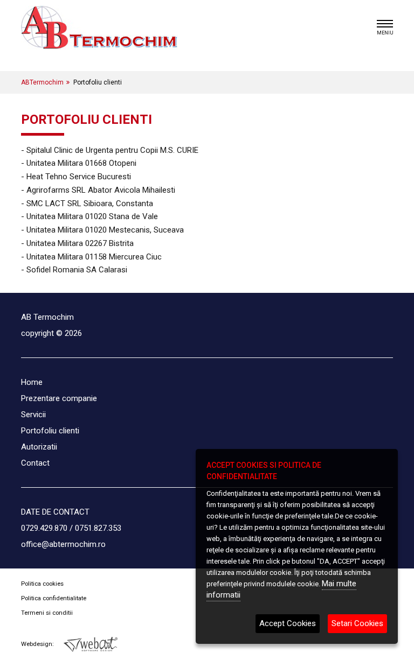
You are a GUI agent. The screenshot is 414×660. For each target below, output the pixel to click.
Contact (35, 463)
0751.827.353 (98, 528)
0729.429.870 (44, 528)
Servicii (33, 414)
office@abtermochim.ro (63, 544)
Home (32, 382)
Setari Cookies (357, 623)
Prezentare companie (59, 398)
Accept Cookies (287, 623)
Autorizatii (39, 447)
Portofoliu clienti (50, 431)
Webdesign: (38, 644)
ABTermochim (42, 82)
